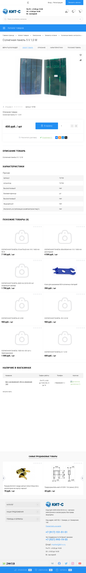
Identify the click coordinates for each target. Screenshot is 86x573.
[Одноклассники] (59, 137)
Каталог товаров (15, 28)
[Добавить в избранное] (81, 55)
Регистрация (58, 2)
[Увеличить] (43, 77)
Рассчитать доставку (29, 137)
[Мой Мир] (62, 137)
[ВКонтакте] (56, 137)
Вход (50, 2)
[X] (66, 137)
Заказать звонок (74, 2)
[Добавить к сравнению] (81, 60)
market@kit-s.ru (59, 544)
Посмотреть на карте (53, 526)
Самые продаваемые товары (43, 456)
